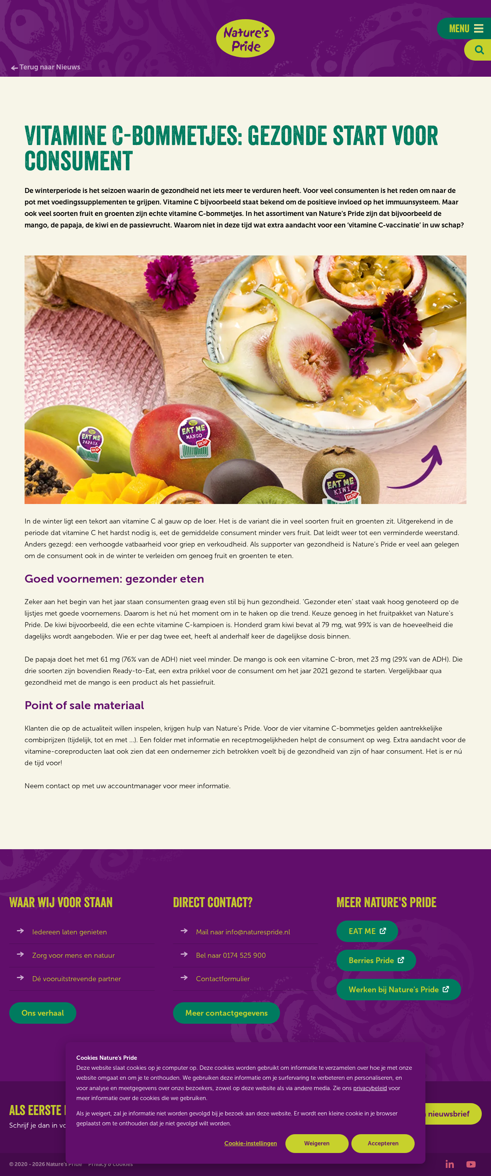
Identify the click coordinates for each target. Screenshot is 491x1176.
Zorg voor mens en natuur (73, 955)
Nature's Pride (246, 38)
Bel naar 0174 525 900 (231, 955)
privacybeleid (370, 1088)
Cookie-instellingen (250, 1143)
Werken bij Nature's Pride (394, 989)
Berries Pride (371, 960)
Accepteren (383, 1143)
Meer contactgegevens (226, 1013)
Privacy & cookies (110, 1164)
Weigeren (317, 1143)
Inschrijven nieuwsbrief (428, 1113)
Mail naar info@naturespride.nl (243, 932)
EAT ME (362, 931)
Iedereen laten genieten (69, 932)
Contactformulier (223, 979)
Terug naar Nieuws (50, 67)
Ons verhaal (42, 1013)
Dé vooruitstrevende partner (76, 979)
